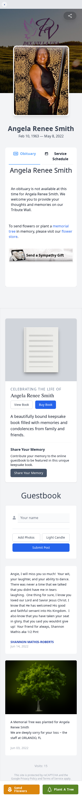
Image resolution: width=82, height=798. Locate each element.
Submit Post (41, 547)
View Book (21, 405)
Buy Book (45, 405)
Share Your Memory (28, 473)
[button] (41, 687)
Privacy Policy (29, 778)
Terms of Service (53, 778)
